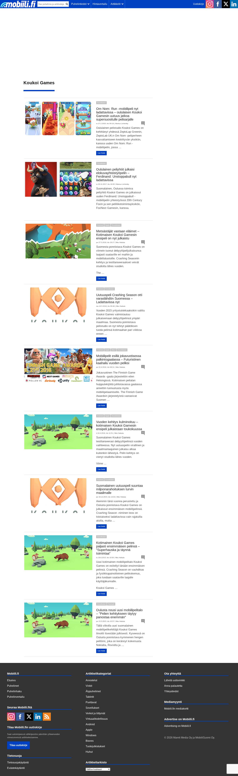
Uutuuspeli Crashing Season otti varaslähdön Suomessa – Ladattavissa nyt (119, 298)
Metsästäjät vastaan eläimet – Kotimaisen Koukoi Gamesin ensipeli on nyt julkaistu (117, 234)
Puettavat (91, 702)
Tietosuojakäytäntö (18, 762)
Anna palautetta (173, 685)
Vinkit (89, 685)
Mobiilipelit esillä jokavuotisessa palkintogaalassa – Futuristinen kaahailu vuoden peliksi (118, 359)
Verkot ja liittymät (95, 713)
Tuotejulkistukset (95, 746)
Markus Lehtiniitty (121, 123)
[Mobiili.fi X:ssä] (226, 4)
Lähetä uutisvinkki (174, 680)
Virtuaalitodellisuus (97, 718)
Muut (114, 350)
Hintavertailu (100, 4)
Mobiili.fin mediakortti (176, 708)
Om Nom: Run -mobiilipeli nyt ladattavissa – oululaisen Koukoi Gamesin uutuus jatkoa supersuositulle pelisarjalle (119, 114)
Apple (107, 225)
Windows (91, 735)
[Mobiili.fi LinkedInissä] (234, 4)
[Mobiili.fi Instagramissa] (210, 4)
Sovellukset (101, 103)
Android (100, 225)
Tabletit (90, 696)
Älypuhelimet (93, 691)
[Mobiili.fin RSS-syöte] (47, 717)
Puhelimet (13, 685)
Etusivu (11, 680)
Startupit (111, 604)
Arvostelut (91, 680)
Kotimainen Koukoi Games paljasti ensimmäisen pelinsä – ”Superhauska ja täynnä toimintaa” (118, 548)
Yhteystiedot (171, 691)
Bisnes (90, 740)
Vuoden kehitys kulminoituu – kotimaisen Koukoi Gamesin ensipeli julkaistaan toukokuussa (119, 425)
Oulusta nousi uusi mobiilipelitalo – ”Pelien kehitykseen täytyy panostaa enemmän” (119, 613)
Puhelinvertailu (15, 696)
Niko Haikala (120, 242)
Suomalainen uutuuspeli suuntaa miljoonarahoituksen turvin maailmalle (119, 489)
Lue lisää (101, 153)
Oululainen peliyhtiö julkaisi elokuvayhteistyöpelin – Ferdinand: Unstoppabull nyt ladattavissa (116, 175)
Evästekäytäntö (16, 768)
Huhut (89, 751)
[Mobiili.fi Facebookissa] (218, 4)
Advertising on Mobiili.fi (177, 726)
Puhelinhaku (14, 691)
